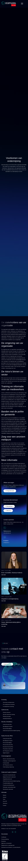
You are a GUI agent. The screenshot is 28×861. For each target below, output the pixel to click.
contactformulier (19, 473)
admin (2, 570)
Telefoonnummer (7, 531)
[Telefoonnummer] (4, 527)
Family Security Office (7, 735)
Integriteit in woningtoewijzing (9, 599)
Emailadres (5, 540)
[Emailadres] (4, 537)
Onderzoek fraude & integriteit (9, 772)
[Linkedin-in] (12, 832)
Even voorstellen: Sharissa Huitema (11, 572)
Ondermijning (21, 463)
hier (3, 383)
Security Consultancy (6, 721)
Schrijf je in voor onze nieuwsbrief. (8, 828)
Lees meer (3, 574)
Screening (3, 699)
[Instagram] (15, 832)
